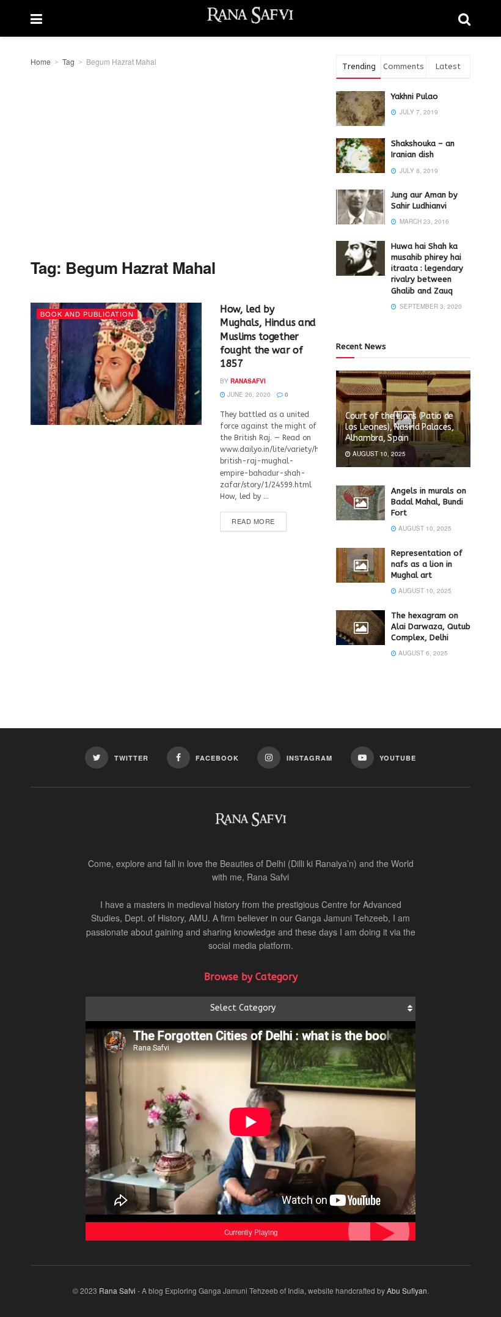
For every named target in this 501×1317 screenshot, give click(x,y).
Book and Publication (87, 314)
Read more (253, 521)
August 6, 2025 (422, 653)
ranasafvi (248, 381)
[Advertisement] (174, 160)
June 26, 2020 (248, 394)
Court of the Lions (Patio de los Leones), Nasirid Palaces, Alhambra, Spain (399, 427)
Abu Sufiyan (407, 1290)
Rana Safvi (117, 1290)
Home (41, 61)
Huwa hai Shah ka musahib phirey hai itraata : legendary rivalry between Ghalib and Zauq (427, 268)
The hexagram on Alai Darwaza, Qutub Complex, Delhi (430, 626)
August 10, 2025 (378, 453)
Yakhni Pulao (414, 96)
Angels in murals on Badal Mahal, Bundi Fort (428, 501)
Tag (68, 61)
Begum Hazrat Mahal (121, 61)
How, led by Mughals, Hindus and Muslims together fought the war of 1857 (268, 336)
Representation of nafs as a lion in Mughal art (427, 564)
